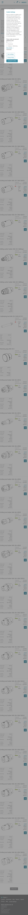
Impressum (8, 49)
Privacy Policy (10, 57)
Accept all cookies (12, 60)
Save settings (10, 54)
